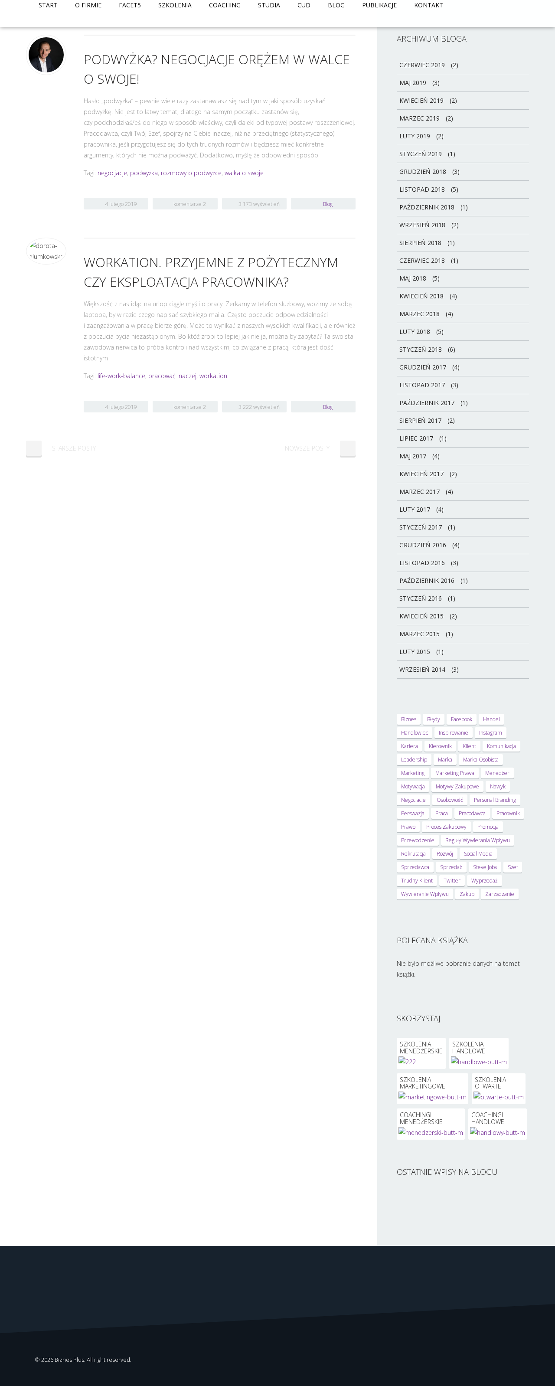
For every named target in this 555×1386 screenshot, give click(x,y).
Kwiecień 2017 (421, 474)
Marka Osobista (481, 759)
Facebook (461, 719)
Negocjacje (413, 800)
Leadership (414, 759)
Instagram (490, 732)
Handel (491, 719)
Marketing (412, 773)
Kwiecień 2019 (421, 100)
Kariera (409, 746)
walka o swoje (244, 173)
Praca (441, 813)
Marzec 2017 (419, 491)
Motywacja (413, 786)
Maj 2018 (412, 278)
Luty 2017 (414, 509)
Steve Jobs (485, 867)
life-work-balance (121, 376)
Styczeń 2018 (420, 349)
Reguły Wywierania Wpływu (477, 840)
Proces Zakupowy (446, 826)
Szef (513, 867)
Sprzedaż (451, 867)
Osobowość (450, 800)
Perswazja (412, 813)
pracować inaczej (172, 376)
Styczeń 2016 (420, 598)
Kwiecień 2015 (421, 616)
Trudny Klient (417, 880)
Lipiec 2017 (416, 438)
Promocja (488, 826)
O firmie (88, 5)
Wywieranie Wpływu (425, 894)
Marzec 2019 (419, 118)
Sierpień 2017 (420, 420)
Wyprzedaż (484, 880)
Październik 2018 (426, 207)
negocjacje (112, 173)
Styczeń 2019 (420, 154)
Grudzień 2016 (422, 545)
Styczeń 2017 (420, 527)
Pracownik (508, 813)
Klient (469, 746)
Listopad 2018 (422, 189)
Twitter (452, 880)
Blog (336, 5)
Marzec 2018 (419, 314)
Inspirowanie (453, 732)
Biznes (408, 719)
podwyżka (144, 173)
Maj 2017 (412, 456)
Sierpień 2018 (420, 243)
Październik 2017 (426, 403)
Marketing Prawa (454, 773)
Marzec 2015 (419, 634)
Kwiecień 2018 (421, 296)
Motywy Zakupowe (457, 786)
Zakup (467, 894)
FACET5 (130, 5)
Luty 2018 (414, 331)
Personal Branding (495, 800)
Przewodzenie (417, 840)
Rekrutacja (413, 853)
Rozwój (445, 853)
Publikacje (379, 5)
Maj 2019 (412, 82)
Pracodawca (472, 813)
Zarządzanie (499, 894)
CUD (303, 5)
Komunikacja (501, 746)
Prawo (408, 826)
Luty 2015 (414, 651)
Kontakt (428, 5)
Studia (269, 5)
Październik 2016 (426, 580)
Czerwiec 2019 (422, 65)
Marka (445, 759)
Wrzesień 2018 (422, 225)
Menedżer (497, 773)
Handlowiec (414, 732)
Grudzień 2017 (422, 367)
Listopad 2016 (422, 563)
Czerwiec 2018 (422, 260)
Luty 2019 (414, 136)
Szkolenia (175, 5)
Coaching (225, 5)
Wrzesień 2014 (422, 669)
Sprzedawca (415, 867)
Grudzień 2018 (422, 171)
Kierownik (440, 746)
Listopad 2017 (422, 385)
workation (213, 376)
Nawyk (498, 786)
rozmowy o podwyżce (191, 173)
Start (48, 5)
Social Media (478, 853)
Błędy (433, 719)
